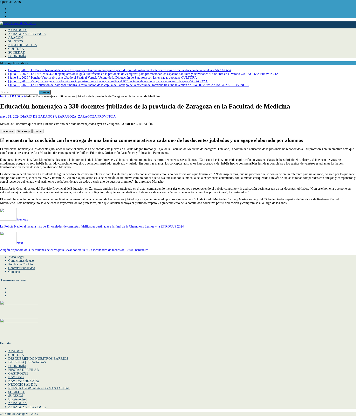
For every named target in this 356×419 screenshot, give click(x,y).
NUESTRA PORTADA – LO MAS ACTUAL (39, 388)
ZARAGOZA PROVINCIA (27, 34)
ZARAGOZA (17, 30)
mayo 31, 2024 (10, 116)
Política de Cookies (20, 264)
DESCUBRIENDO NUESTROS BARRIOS (38, 358)
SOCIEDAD (16, 52)
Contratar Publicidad (21, 268)
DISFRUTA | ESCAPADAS (27, 362)
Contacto (14, 271)
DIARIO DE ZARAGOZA (38, 116)
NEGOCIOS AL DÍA (22, 45)
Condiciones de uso (21, 260)
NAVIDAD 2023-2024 (23, 381)
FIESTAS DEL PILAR (23, 369)
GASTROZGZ (18, 373)
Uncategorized (17, 399)
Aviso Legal (16, 257)
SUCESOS (15, 41)
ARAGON (15, 37)
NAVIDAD (16, 377)
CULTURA (16, 48)
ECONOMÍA (17, 56)
